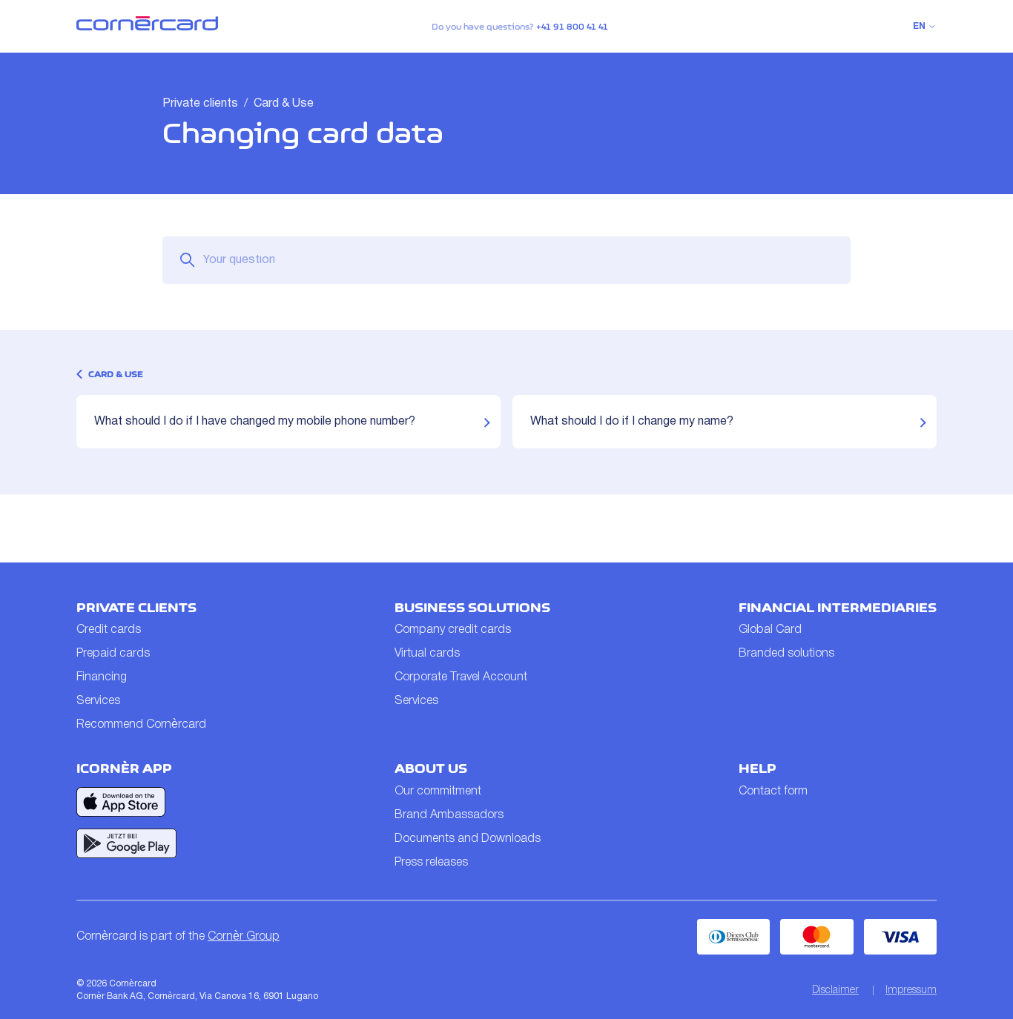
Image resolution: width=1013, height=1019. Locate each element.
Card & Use (284, 104)
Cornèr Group (244, 937)
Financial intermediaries (838, 607)
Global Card (770, 630)
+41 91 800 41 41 (572, 26)
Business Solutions (472, 607)
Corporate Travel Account (461, 677)
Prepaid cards (113, 653)
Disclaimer (835, 990)
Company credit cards (453, 630)
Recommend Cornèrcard (141, 725)
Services (98, 701)
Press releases (431, 862)
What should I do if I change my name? (631, 421)
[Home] (147, 27)
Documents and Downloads (468, 839)
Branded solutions (786, 653)
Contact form (773, 791)
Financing (101, 677)
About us (431, 768)
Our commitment (438, 791)
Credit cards (108, 630)
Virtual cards (427, 653)
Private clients (200, 104)
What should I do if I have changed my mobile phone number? (254, 421)
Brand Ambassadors (449, 815)
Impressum (911, 990)
